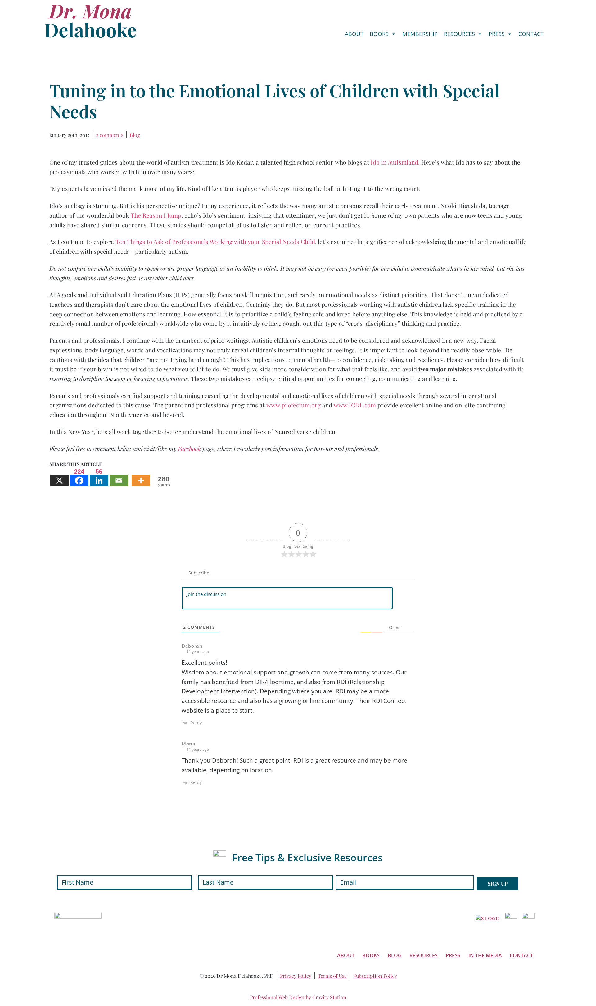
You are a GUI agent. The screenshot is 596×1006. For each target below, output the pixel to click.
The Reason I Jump (156, 215)
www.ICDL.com (355, 405)
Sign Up (498, 883)
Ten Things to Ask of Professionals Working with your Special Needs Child (215, 242)
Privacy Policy (295, 975)
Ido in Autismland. (396, 162)
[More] (141, 477)
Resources (459, 34)
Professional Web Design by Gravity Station (298, 997)
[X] (59, 477)
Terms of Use (332, 975)
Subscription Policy (375, 975)
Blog (135, 135)
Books (379, 34)
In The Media (485, 955)
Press (497, 34)
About (354, 34)
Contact (531, 34)
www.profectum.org (293, 405)
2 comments (109, 135)
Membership (420, 34)
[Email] (119, 477)
